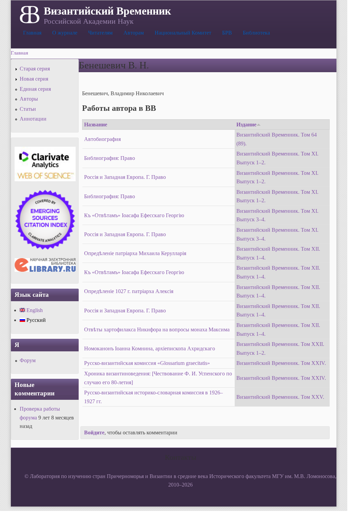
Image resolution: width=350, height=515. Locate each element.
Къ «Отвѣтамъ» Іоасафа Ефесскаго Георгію (134, 215)
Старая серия (35, 68)
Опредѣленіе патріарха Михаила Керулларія (135, 253)
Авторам (133, 33)
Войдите (94, 432)
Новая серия (34, 79)
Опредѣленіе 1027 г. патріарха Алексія (128, 291)
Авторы (29, 99)
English (34, 310)
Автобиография (102, 139)
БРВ (227, 33)
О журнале (64, 33)
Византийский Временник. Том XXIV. (281, 363)
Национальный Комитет (183, 33)
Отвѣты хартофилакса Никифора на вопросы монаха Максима (157, 329)
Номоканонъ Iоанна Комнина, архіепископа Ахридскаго (149, 348)
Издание (246, 124)
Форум (28, 360)
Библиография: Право (109, 158)
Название (95, 124)
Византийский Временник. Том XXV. (280, 397)
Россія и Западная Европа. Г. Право (125, 177)
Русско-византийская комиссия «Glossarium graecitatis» (147, 363)
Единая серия (35, 89)
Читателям (100, 33)
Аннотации (33, 119)
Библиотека (256, 33)
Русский (35, 320)
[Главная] (29, 14)
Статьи (28, 109)
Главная (32, 33)
